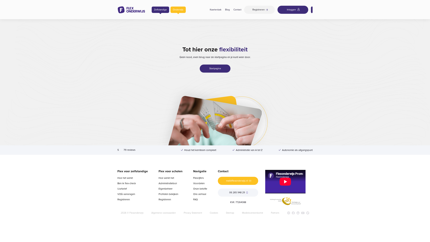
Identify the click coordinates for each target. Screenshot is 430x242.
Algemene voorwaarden (163, 213)
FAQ (195, 199)
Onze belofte (200, 189)
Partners (275, 213)
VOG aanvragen (126, 194)
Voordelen (199, 183)
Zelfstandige (160, 9)
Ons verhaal (199, 194)
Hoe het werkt (125, 178)
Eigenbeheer (166, 189)
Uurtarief (122, 189)
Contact (237, 10)
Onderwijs (178, 9)
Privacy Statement (193, 213)
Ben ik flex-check (126, 183)
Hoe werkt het (166, 178)
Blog (227, 10)
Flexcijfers (198, 178)
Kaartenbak (215, 10)
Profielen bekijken (168, 194)
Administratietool (168, 183)
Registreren (123, 199)
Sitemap (230, 213)
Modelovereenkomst (252, 213)
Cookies (214, 213)
